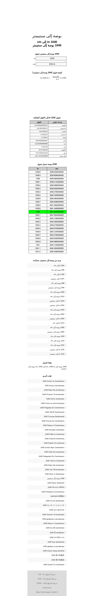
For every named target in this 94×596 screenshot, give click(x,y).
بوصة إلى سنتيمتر (47, 36)
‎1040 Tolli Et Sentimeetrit (54, 412)
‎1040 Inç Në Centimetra (55, 528)
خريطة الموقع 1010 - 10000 (47, 583)
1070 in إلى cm (58, 323)
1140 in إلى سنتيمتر (57, 354)
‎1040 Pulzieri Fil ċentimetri (54, 443)
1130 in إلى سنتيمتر (57, 350)
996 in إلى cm (59, 274)
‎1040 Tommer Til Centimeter (53, 394)
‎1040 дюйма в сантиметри (53, 546)
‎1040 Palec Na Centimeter (54, 465)
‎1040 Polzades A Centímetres (52, 492)
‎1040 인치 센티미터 (56, 510)
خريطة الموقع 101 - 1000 (47, 579)
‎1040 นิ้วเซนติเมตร (57, 533)
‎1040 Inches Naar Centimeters (52, 447)
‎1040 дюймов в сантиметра (53, 519)
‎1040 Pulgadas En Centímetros (52, 408)
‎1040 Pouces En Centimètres (53, 421)
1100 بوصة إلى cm (57, 336)
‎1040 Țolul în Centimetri (55, 461)
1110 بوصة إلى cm (57, 341)
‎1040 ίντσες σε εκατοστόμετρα (52, 403)
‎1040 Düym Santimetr (55, 483)
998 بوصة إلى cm (57, 283)
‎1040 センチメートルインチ (53, 505)
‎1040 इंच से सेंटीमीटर (57, 496)
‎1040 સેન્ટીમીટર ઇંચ (57, 537)
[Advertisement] (47, 15)
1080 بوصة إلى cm (57, 327)
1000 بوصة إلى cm (57, 292)
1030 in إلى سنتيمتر (57, 305)
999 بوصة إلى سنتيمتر (56, 288)
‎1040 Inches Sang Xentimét (53, 551)
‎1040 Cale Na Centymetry (54, 452)
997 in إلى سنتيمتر (57, 279)
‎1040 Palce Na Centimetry (54, 390)
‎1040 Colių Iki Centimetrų (54, 439)
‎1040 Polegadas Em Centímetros (51, 456)
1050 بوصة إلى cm (57, 314)
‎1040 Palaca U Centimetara (53, 425)
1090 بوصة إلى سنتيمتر (55, 332)
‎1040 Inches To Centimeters (53, 381)
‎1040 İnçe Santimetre (56, 542)
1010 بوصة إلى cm (57, 296)
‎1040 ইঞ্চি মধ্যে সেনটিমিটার (56, 487)
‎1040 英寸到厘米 (57, 555)
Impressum (47, 588)
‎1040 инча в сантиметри (54, 386)
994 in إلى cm (59, 265)
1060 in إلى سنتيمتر (57, 319)
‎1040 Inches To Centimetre (53, 565)
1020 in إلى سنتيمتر (57, 301)
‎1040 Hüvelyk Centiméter (54, 430)
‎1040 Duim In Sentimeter (54, 474)
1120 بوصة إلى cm (57, 345)
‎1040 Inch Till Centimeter (54, 470)
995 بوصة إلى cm (57, 270)
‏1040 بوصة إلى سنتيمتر (55, 478)
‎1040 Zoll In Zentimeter (55, 399)
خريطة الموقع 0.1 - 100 (47, 574)
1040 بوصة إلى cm (57, 310)
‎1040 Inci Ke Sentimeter (55, 501)
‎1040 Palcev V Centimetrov (53, 523)
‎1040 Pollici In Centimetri (54, 434)
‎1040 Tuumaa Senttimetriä (54, 416)
